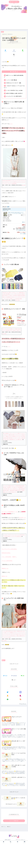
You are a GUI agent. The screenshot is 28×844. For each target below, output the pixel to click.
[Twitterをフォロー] (7, 692)
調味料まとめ (5, 568)
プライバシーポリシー (20, 839)
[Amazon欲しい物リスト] (7, 695)
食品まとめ (4, 576)
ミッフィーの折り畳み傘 (11, 80)
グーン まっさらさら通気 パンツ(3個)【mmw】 (11, 328)
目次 (13, 71)
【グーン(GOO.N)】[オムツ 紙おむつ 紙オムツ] (11, 330)
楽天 (4, 660)
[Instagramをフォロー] (20, 692)
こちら (11, 123)
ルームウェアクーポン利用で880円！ (14, 96)
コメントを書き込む (14, 820)
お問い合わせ (7, 839)
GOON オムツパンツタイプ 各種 (13, 82)
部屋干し (14, 556)
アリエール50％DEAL (7, 560)
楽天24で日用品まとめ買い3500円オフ (14, 93)
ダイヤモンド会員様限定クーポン (10, 511)
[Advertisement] (14, 22)
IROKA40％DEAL (6, 552)
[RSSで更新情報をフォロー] (20, 699)
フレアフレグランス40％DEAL (9, 549)
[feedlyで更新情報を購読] (7, 699)
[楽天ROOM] (20, 695)
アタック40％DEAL (6, 556)
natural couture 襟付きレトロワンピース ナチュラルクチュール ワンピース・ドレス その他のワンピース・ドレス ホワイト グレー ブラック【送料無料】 (13, 182)
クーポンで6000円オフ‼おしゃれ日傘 (14, 90)
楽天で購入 (18, 300)
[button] (14, 55)
